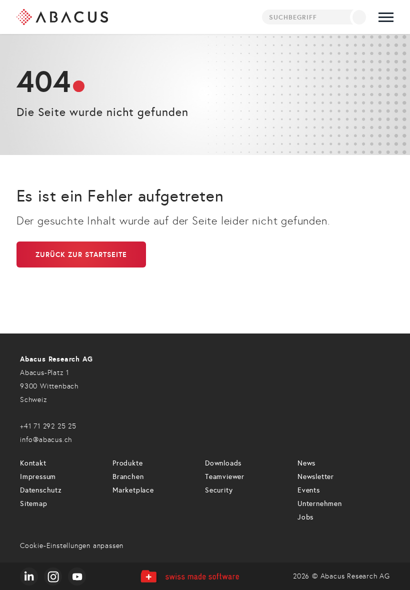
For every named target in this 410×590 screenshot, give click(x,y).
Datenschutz (41, 490)
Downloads (223, 463)
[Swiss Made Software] (189, 576)
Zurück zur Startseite (81, 254)
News (307, 463)
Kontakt (33, 463)
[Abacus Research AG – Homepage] (62, 17)
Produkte (127, 463)
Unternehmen (320, 504)
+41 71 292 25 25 (48, 426)
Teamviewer (224, 476)
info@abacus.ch (46, 440)
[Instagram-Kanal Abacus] (53, 577)
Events (309, 490)
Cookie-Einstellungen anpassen (72, 546)
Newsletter (316, 476)
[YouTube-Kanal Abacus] (77, 577)
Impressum (38, 476)
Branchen (128, 476)
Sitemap (34, 504)
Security (218, 490)
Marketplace (133, 490)
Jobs (306, 517)
